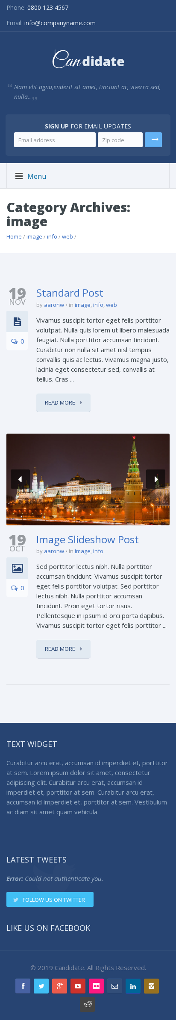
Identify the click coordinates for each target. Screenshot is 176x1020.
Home (14, 236)
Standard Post (69, 293)
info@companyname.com (60, 23)
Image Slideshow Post (87, 539)
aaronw (54, 305)
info (52, 236)
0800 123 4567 (47, 7)
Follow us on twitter (54, 899)
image (34, 236)
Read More (60, 402)
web (67, 236)
